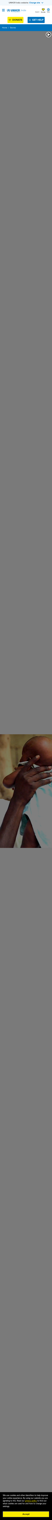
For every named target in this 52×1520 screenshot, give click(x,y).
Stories (13, 27)
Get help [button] (37, 20)
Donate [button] (43, 12)
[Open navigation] (3, 10)
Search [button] (37, 12)
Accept (26, 1514)
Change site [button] (34, 2)
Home (4, 27)
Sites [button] (48, 12)
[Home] (16, 11)
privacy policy (31, 1501)
